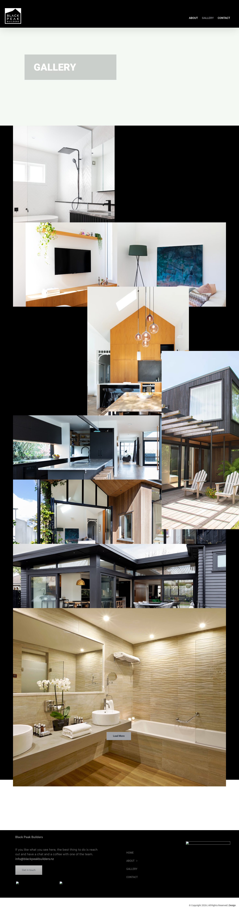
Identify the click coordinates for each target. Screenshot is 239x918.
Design (232, 905)
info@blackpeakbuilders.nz (34, 859)
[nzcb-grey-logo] (81, 883)
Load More (119, 735)
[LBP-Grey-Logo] (37, 883)
